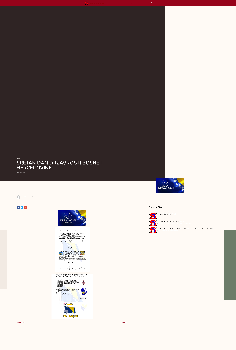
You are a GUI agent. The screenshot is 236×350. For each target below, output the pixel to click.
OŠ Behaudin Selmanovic (97, 3)
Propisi (139, 3)
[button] (18, 158)
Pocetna (109, 3)
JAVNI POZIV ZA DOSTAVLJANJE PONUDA (171, 221)
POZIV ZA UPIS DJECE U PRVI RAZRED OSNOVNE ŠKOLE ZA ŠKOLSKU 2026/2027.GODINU (187, 228)
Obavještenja (122, 3)
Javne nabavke (146, 3)
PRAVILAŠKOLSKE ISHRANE (167, 214)
